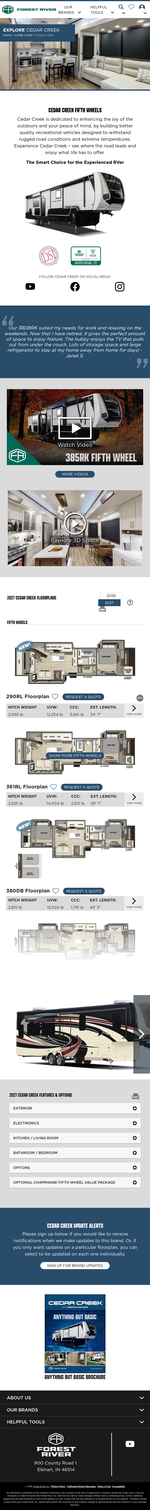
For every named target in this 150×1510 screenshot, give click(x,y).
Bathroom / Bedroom (35, 1152)
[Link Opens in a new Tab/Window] (49, 255)
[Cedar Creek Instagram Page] (119, 286)
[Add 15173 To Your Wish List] (55, 891)
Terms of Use (104, 1486)
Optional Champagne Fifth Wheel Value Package (64, 1182)
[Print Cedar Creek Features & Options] (135, 1097)
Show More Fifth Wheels (75, 755)
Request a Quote (83, 696)
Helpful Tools (26, 1422)
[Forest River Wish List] (133, 7)
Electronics (26, 1123)
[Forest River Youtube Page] (130, 1444)
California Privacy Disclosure (81, 1486)
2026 (111, 595)
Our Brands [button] (66, 10)
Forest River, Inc (41, 1486)
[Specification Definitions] (130, 602)
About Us (19, 1398)
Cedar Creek (24, 35)
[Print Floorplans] (102, 609)
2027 (109, 602)
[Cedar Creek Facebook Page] (75, 286)
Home (7, 35)
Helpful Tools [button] (98, 10)
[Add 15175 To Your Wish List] (55, 697)
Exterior (22, 1108)
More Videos (75, 474)
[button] (122, 10)
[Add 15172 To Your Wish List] (58, 972)
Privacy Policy (58, 1486)
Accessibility (118, 1486)
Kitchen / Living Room (35, 1138)
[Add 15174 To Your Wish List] (53, 787)
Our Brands (22, 1410)
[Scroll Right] (141, 1034)
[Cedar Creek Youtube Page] (30, 286)
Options (21, 1167)
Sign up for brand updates (75, 1265)
